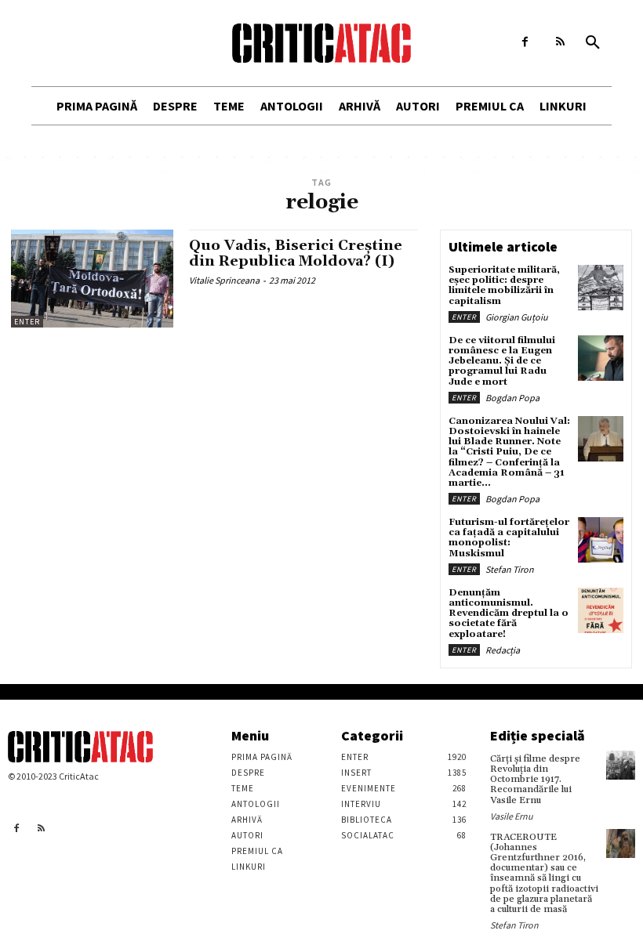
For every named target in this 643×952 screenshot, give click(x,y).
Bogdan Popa (512, 398)
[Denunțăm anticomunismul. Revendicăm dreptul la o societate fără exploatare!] (600, 610)
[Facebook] (525, 42)
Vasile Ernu (511, 816)
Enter (27, 322)
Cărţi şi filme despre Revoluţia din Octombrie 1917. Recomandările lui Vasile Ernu (535, 779)
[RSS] (560, 42)
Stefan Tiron (509, 569)
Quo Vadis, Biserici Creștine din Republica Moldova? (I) (295, 253)
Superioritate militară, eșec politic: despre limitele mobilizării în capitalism (504, 285)
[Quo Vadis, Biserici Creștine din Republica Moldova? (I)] (92, 278)
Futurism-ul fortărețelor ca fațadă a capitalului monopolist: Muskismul (509, 537)
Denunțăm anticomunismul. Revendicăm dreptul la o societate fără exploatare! (509, 613)
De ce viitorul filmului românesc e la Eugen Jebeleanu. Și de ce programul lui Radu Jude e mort (502, 361)
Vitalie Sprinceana (224, 280)
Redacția (502, 650)
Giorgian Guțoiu (516, 317)
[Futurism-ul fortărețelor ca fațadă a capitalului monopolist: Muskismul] (600, 540)
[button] (593, 43)
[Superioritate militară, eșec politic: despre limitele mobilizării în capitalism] (600, 287)
